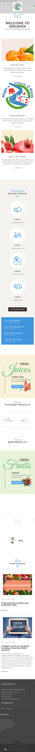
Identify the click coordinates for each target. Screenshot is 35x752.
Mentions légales (6, 708)
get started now (18, 309)
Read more (18, 76)
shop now (17, 386)
